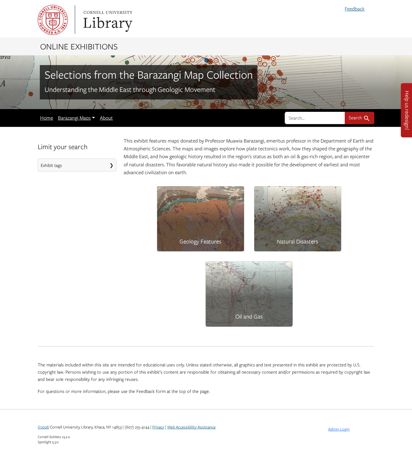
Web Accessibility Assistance (191, 427)
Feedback (355, 8)
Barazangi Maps (74, 117)
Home (46, 117)
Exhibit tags (51, 165)
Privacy (158, 427)
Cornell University (53, 20)
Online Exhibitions (79, 46)
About (106, 117)
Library (107, 20)
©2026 (43, 427)
